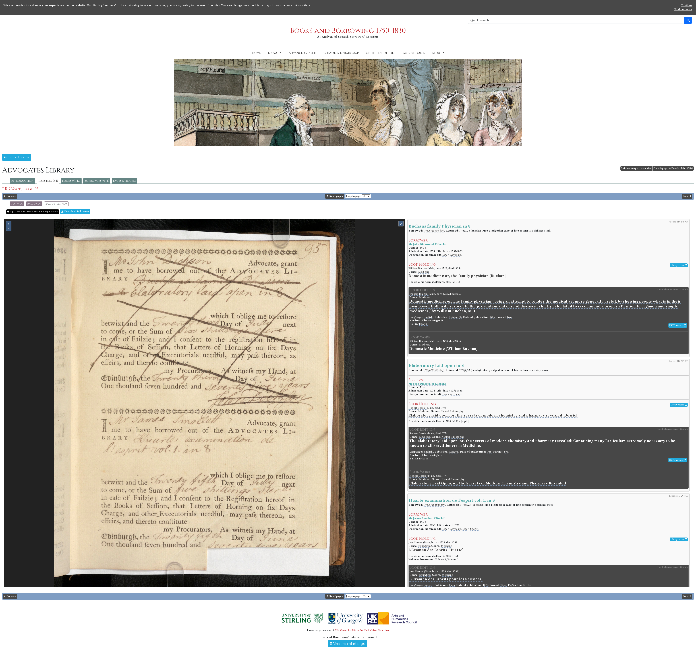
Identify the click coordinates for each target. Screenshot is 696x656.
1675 (485, 585)
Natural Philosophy (452, 411)
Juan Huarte (416, 542)
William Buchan (418, 268)
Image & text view (56, 203)
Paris (452, 585)
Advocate (455, 254)
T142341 (423, 458)
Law (444, 254)
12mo (503, 585)
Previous (11, 196)
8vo (509, 317)
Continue (686, 5)
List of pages (335, 196)
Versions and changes (349, 643)
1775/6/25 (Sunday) (434, 504)
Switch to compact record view (636, 168)
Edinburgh (455, 317)
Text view (17, 203)
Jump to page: (353, 196)
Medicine (423, 271)
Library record (677, 265)
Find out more (683, 9)
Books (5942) (71, 181)
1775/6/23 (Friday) (434, 230)
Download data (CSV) (682, 168)
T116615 (423, 324)
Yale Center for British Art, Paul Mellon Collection (362, 630)
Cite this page (660, 168)
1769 (492, 317)
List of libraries (18, 157)
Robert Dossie (417, 408)
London (453, 451)
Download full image (76, 211)
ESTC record (676, 325)
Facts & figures (124, 181)
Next (686, 196)
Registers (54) (48, 181)
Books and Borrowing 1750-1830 (348, 30)
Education (424, 546)
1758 (489, 451)
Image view (34, 203)
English (428, 317)
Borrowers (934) (96, 181)
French (428, 585)
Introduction (22, 181)
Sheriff (474, 529)
